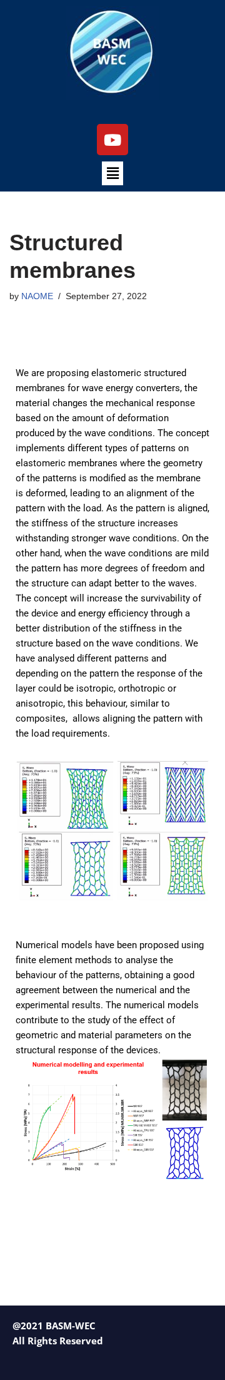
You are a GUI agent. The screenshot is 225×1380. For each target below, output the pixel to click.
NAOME (37, 296)
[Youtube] (112, 139)
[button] (112, 173)
